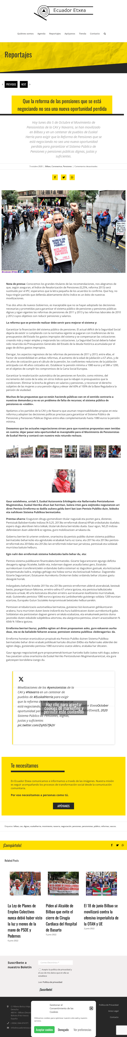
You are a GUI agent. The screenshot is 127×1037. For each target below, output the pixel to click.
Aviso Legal (113, 1011)
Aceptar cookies (44, 1029)
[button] (91, 1008)
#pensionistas (56, 687)
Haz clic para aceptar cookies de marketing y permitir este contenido (64, 708)
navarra (56, 826)
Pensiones (67, 166)
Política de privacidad (52, 982)
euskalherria (35, 826)
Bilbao (48, 166)
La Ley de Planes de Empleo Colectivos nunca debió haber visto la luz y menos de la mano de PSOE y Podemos (25, 921)
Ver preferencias (82, 1029)
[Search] (105, 33)
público (97, 826)
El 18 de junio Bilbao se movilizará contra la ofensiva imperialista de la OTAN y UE (101, 915)
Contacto (114, 1017)
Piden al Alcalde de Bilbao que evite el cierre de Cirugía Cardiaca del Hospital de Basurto (61, 918)
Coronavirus (57, 166)
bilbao (16, 826)
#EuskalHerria (43, 697)
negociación (66, 826)
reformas (105, 826)
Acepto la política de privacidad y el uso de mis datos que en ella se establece (55, 972)
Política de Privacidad (108, 1004)
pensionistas (87, 826)
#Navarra (32, 692)
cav (21, 826)
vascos (113, 826)
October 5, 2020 (102, 707)
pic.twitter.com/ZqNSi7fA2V (36, 725)
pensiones (76, 826)
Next (23, 84)
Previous (11, 84)
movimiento (47, 826)
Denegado (63, 1029)
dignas (26, 826)
